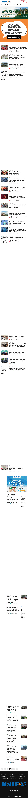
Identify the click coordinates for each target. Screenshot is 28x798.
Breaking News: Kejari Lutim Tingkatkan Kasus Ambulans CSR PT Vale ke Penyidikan (17, 57)
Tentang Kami (4, 774)
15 (14, 768)
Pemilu (6, 4)
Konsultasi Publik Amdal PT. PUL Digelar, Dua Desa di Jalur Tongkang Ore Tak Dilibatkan (17, 74)
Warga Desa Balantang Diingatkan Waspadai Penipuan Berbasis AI (17, 353)
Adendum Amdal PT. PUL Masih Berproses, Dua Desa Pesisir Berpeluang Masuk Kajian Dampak (17, 66)
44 (17, 768)
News (2, 4)
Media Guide (3, 776)
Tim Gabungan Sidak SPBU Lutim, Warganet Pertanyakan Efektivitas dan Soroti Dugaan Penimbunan (12, 738)
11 (5, 768)
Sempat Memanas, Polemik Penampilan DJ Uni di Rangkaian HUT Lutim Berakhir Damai (17, 198)
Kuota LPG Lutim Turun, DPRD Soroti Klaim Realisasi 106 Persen (17, 337)
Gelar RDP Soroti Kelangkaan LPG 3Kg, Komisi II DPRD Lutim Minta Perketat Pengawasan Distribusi (17, 345)
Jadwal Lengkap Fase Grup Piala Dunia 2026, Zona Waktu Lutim (17, 369)
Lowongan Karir (13, 778)
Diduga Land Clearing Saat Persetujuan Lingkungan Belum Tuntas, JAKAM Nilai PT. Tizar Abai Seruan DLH (12, 749)
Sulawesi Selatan (21, 776)
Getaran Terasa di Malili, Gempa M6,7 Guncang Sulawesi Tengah (17, 222)
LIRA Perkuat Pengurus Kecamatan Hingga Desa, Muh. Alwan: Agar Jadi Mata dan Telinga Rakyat (18, 49)
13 (9, 768)
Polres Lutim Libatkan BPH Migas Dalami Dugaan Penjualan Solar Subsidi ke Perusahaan (17, 180)
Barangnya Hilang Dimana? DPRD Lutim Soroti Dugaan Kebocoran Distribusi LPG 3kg (17, 239)
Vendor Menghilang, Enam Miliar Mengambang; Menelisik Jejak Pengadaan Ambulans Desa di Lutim (18, 215)
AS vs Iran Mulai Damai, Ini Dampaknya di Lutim (15, 172)
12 (7, 768)
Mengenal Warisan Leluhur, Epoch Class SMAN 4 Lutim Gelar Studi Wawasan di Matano (17, 206)
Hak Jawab (12, 774)
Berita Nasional (21, 774)
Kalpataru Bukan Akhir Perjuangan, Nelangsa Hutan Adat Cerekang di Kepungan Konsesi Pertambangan (12, 599)
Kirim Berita (12, 776)
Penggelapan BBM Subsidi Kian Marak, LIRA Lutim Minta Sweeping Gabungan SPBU (17, 230)
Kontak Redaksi (4, 778)
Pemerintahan (13, 4)
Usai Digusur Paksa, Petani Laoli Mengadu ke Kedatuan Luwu (13, 759)
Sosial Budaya (21, 778)
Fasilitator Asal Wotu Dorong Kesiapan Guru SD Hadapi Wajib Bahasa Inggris (16, 468)
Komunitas (19, 4)
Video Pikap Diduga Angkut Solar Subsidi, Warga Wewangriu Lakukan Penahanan (17, 361)
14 (11, 768)
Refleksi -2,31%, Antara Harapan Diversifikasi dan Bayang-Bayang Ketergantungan (17, 189)
